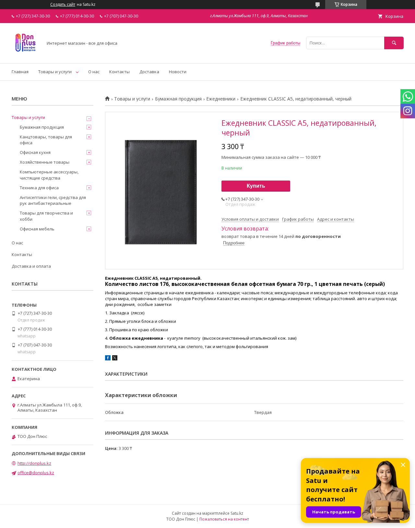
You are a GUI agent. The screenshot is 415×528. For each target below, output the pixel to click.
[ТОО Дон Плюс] (25, 55)
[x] (114, 359)
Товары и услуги (55, 72)
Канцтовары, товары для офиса (46, 140)
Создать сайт (62, 4)
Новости (177, 72)
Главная (20, 72)
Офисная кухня (35, 152)
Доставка (149, 72)
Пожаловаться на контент (224, 519)
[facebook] (108, 359)
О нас (94, 72)
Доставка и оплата (31, 266)
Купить (256, 186)
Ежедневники (220, 98)
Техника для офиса (39, 188)
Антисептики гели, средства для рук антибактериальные (53, 200)
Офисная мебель (37, 229)
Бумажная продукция (178, 98)
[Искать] (394, 43)
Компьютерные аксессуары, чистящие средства (49, 175)
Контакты (119, 72)
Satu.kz (237, 513)
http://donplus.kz (34, 463)
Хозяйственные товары (44, 162)
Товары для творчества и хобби (46, 216)
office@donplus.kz (36, 472)
